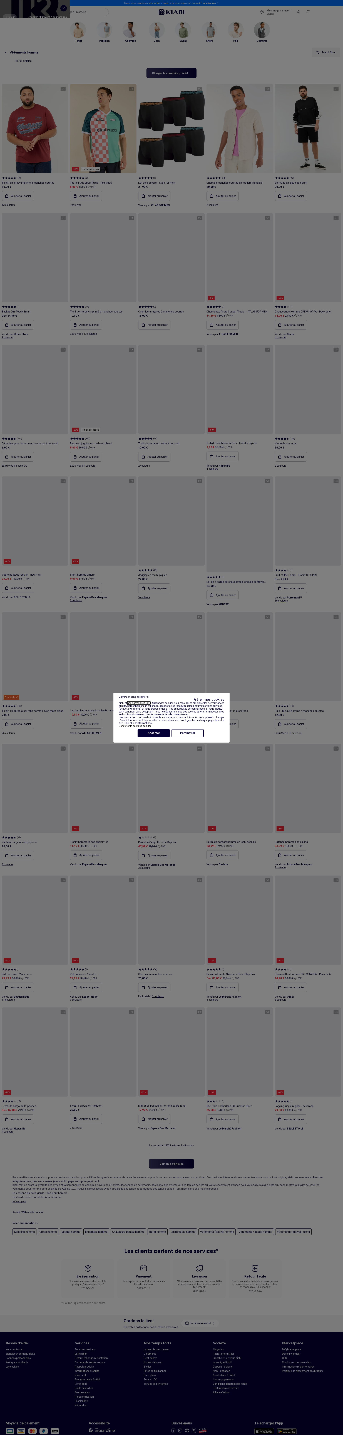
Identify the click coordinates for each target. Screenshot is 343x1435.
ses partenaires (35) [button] (139, 703)
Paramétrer (187, 733)
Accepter (154, 733)
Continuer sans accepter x (133, 696)
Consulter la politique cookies (135, 725)
